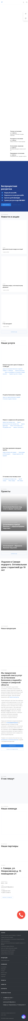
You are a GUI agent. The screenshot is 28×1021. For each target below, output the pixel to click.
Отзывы (3, 970)
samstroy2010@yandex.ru (7, 887)
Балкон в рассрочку (5, 941)
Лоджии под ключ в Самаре (7, 937)
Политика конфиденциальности (8, 1013)
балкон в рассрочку (14, 697)
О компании (3, 967)
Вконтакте (2, 1008)
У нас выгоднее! (7, 323)
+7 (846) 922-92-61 (5, 890)
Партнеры (3, 968)
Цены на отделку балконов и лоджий (9, 948)
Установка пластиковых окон (12, 476)
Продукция (4, 957)
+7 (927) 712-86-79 (5, 892)
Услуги (3, 932)
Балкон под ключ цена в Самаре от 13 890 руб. (11, 935)
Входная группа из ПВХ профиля (8, 950)
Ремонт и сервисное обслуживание (13, 420)
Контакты (4, 988)
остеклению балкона (12, 722)
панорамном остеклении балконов (9, 739)
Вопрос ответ (4, 972)
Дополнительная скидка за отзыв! (13, 249)
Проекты (3, 980)
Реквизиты (3, 974)
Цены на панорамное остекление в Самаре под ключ (12, 939)
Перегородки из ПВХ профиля (7, 952)
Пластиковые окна (5, 960)
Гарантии (3, 976)
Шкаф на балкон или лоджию (7, 953)
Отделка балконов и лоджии (12, 395)
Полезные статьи (6, 992)
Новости (3, 984)
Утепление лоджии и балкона (7, 946)
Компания (4, 964)
